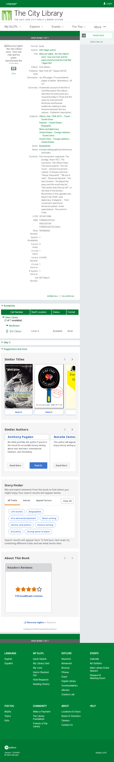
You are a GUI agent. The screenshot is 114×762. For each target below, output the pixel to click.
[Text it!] (7, 331)
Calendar (94, 659)
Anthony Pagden (20, 437)
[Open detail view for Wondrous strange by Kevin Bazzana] (19, 386)
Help (93, 706)
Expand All (52, 296)
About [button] (65, 706)
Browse (65, 667)
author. (47, 50)
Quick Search (39, 659)
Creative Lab (68, 694)
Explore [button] (35, 26)
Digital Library (68, 681)
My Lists (37, 667)
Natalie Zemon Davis (69, 437)
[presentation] (19, 386)
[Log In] (104, 3)
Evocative (16, 531)
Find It (18, 412)
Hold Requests (41, 679)
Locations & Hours (71, 711)
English (8, 659)
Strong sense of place (38, 531)
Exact (64, 676)
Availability (9, 305)
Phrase (65, 672)
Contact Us (67, 725)
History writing (45, 524)
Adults (7, 711)
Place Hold (98, 35)
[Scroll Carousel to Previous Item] (65, 359)
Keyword (66, 659)
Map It (7, 342)
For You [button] (77, 26)
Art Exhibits (96, 663)
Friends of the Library (40, 725)
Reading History (41, 684)
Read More (15, 465)
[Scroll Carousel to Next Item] (72, 359)
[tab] (12, 500)
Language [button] (10, 653)
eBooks (65, 690)
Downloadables (69, 685)
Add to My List (96, 42)
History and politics (21, 524)
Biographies (35, 511)
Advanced (66, 663)
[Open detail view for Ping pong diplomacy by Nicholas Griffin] (49, 386)
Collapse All (68, 296)
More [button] (98, 27)
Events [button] (56, 26)
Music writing (49, 518)
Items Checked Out (41, 674)
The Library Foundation (39, 717)
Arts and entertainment (23, 518)
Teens (7, 716)
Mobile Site (101, 753)
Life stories (17, 511)
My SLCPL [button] (11, 26)
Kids (6, 720)
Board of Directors (71, 716)
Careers (65, 720)
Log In (109, 3)
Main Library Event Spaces (99, 669)
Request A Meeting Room (97, 677)
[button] (67, 501)
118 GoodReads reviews (29, 596)
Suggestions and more (15, 349)
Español (8, 663)
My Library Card (41, 663)
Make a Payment (41, 711)
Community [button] (40, 706)
